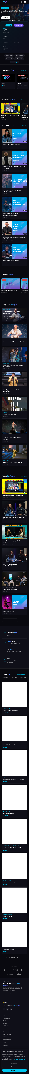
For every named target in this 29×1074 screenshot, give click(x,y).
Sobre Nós (5, 1045)
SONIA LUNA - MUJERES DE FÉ (11, 145)
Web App (15, 62)
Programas (5, 1047)
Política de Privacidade (19, 1059)
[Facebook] (4, 1009)
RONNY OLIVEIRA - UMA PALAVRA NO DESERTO (14, 167)
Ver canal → (24, 275)
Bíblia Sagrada (6, 1031)
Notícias (5, 1023)
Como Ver (5, 1025)
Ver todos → (24, 100)
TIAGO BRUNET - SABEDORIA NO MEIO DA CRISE (14, 237)
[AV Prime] (23, 969)
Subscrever (15, 993)
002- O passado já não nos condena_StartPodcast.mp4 (10, 565)
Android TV (20, 58)
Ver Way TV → (23, 70)
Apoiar (4, 1036)
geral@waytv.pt (7, 1039)
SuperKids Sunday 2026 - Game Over (12, 13)
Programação (6, 1018)
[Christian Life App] (10, 974)
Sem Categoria (7, 309)
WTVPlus (5, 1020)
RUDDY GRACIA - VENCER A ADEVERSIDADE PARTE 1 (11, 214)
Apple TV (10, 58)
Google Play (20, 55)
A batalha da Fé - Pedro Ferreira (12, 312)
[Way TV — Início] (6, 2)
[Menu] (25, 2)
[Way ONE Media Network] (14, 1003)
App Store (9, 55)
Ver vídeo (6, 17)
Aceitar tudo (14, 1070)
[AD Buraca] (15, 969)
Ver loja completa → (22, 674)
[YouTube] (7, 1009)
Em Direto (5, 1015)
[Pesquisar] (21, 2)
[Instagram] (11, 1009)
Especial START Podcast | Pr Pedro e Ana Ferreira (14, 518)
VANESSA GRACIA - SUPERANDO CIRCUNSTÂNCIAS (12, 190)
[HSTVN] (19, 974)
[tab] (9, 20)
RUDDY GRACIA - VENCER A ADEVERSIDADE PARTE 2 (11, 261)
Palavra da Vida (7, 1034)
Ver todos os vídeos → (10, 620)
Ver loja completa (13, 957)
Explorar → (24, 125)
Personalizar (14, 1063)
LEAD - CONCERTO (8, 611)
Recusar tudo (14, 1066)
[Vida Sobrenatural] (6, 969)
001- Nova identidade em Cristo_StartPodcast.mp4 (10, 588)
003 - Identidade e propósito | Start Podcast (12, 541)
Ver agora (19, 25)
